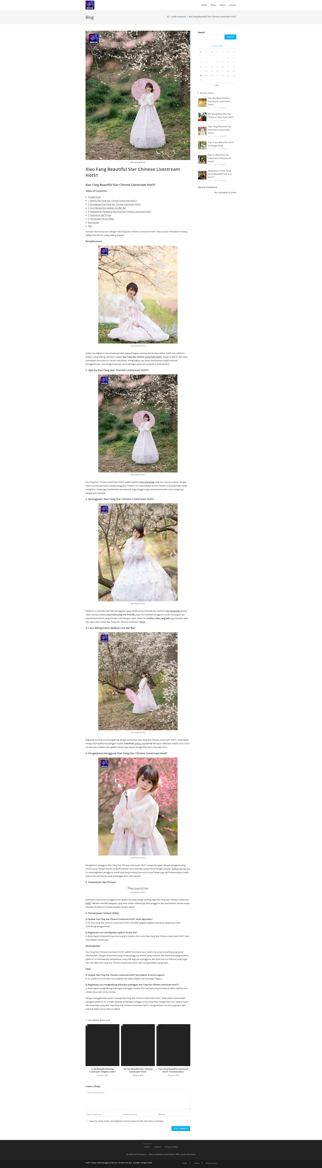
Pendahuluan (94, 197)
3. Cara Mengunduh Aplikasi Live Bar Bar (107, 208)
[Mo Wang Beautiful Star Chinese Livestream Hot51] (202, 117)
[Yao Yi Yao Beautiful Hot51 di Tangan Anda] (202, 145)
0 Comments (222, 108)
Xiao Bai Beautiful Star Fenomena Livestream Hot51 (219, 101)
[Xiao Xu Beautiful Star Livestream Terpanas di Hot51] (202, 159)
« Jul (216, 85)
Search (201, 32)
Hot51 (147, 1146)
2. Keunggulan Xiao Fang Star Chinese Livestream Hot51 (114, 204)
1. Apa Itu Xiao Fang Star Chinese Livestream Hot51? (112, 200)
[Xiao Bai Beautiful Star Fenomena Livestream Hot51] (202, 102)
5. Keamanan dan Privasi (99, 215)
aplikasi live (140, 743)
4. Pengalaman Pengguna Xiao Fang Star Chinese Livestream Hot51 (119, 211)
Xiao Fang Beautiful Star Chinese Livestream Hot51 (212, 16)
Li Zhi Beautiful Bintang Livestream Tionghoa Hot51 (102, 1070)
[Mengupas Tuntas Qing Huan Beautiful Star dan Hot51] (202, 175)
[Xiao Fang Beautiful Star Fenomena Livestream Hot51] (202, 131)
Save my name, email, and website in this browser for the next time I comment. (126, 1121)
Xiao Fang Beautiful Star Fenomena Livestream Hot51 (220, 129)
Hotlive (157, 1146)
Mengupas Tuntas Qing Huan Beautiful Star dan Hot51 (220, 174)
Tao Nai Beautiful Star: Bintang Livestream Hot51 (137, 1070)
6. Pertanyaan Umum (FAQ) (101, 218)
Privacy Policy (171, 1146)
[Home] (168, 16)
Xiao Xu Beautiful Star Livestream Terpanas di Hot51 (219, 158)
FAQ (90, 226)
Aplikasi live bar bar (181, 868)
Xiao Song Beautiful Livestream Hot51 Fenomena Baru (173, 1070)
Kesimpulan (93, 222)
